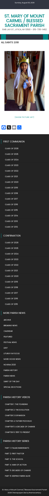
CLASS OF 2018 (11, 193)
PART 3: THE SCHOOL (14, 459)
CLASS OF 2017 (11, 199)
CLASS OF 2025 (11, 154)
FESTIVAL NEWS (10, 342)
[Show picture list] (24, 117)
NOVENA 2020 (10, 364)
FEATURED (8, 336)
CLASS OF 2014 (11, 215)
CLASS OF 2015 (11, 210)
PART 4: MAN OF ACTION (16, 464)
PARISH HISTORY (11, 370)
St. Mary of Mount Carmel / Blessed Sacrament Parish (24, 20)
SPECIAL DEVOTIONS (12, 387)
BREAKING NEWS (10, 325)
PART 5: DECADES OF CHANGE (18, 470)
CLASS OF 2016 (11, 204)
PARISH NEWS (9, 376)
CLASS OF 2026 (11, 148)
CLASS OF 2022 (11, 171)
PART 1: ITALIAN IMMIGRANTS (17, 448)
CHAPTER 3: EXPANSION (15, 415)
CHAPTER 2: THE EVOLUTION (17, 410)
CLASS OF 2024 (12, 159)
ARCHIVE (7, 320)
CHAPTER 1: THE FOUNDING (16, 404)
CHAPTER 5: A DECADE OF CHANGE (20, 426)
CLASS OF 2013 (11, 221)
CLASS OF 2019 (11, 187)
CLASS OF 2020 (11, 182)
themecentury (35, 492)
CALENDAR (8, 331)
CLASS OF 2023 (11, 165)
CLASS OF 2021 (11, 176)
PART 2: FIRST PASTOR (14, 453)
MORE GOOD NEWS (12, 359)
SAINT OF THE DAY (12, 381)
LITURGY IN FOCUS (12, 353)
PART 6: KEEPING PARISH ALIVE (17, 476)
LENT (6, 348)
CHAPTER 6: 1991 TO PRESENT (17, 432)
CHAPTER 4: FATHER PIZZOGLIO (18, 421)
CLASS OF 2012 (11, 227)
